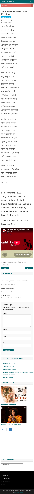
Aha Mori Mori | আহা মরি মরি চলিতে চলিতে (29, 268)
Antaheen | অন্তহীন (5, 295)
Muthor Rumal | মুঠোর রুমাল (7, 288)
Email (5, 336)
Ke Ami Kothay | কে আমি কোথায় (8, 404)
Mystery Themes (19, 492)
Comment (6, 313)
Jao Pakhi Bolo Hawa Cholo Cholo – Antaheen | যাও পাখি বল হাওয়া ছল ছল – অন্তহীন (16, 281)
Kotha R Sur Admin (17, 20)
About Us (5, 475)
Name (5, 329)
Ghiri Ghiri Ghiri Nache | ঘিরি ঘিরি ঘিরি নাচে (11, 424)
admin (13, 284)
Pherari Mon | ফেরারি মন (9, 366)
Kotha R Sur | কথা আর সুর (8, 1)
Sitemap (5, 484)
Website (5, 343)
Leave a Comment (7, 22)
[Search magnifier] (32, 5)
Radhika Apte (22, 262)
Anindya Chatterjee (12, 262)
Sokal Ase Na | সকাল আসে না (6, 268)
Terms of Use (6, 481)
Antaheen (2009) (6, 17)
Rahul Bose (5, 264)
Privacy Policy (6, 478)
